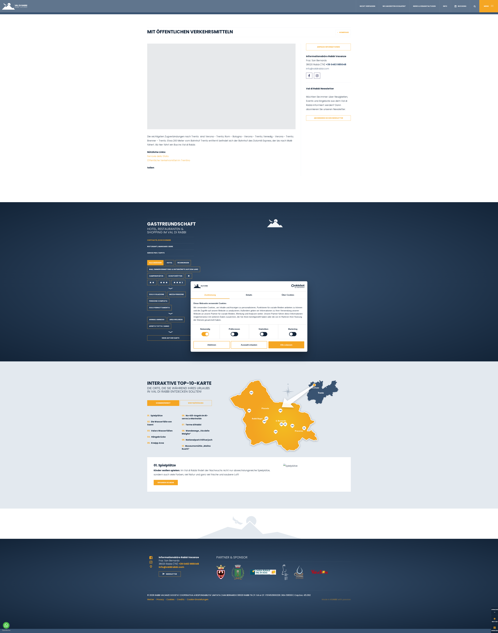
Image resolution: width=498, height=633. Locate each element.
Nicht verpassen (367, 6)
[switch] (234, 334)
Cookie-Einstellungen (197, 599)
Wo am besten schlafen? (394, 6)
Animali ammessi (156, 319)
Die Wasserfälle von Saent (159, 423)
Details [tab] (249, 295)
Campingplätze (156, 276)
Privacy (160, 599)
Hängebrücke (156, 436)
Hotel (169, 263)
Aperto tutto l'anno (159, 326)
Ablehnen (211, 345)
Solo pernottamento (159, 308)
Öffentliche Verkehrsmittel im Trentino (168, 160)
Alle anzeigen (155, 263)
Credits (180, 599)
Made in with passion (336, 599)
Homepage (344, 32)
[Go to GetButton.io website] (6, 630)
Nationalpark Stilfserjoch (197, 439)
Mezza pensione (176, 294)
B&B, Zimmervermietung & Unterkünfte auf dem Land (173, 269)
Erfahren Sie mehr (166, 482)
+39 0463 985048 (336, 64)
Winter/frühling (195, 403)
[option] (221, 86)
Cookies (170, 599)
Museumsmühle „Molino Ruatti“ (196, 447)
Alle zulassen (286, 345)
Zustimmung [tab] (210, 295)
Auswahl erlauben (249, 345)
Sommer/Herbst (163, 403)
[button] (474, 6)
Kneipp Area (155, 443)
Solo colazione (156, 294)
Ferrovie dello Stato (158, 156)
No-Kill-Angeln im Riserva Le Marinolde (195, 417)
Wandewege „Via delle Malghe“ (195, 432)
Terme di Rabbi (191, 424)
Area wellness (176, 319)
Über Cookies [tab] (288, 295)
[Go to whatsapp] (6, 625)
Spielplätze (154, 415)
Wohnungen (183, 263)
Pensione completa (158, 301)
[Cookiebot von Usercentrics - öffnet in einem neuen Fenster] (293, 286)
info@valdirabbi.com (317, 68)
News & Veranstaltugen (424, 6)
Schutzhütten (175, 276)
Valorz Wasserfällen (159, 430)
